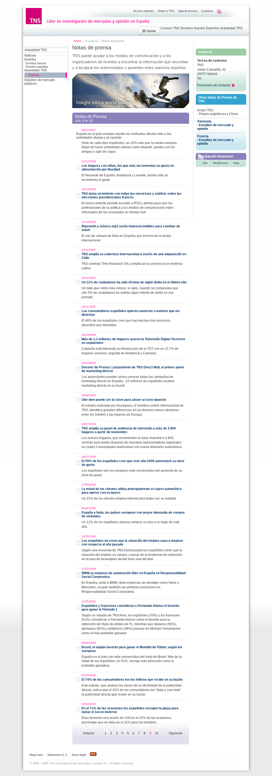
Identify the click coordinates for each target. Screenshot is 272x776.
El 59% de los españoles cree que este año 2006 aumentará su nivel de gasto (133, 463)
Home (149, 31)
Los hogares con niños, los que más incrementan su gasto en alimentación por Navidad (128, 167)
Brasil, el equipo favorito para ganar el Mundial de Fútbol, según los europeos (132, 649)
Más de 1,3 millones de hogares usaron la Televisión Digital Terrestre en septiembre (133, 341)
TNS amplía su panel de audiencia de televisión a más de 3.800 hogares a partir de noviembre (129, 430)
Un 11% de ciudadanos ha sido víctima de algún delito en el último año (134, 282)
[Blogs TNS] (219, 11)
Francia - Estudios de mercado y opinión (215, 140)
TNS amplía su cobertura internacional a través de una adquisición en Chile (134, 256)
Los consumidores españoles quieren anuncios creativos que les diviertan (131, 313)
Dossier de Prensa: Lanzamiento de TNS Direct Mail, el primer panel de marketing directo (133, 369)
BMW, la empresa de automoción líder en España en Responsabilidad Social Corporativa (134, 575)
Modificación (220, 162)
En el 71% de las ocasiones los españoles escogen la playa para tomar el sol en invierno (130, 710)
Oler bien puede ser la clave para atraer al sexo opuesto (124, 400)
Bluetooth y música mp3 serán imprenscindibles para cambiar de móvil (131, 228)
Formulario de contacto (213, 85)
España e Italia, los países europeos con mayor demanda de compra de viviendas (133, 514)
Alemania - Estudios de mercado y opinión (215, 125)
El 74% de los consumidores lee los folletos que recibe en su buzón (132, 679)
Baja (236, 162)
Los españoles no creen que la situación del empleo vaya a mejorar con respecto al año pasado (132, 542)
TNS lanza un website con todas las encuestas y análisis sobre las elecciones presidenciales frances (131, 195)
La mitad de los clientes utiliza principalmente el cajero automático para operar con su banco (132, 490)
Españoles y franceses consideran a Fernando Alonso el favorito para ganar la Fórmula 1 (130, 607)
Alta (205, 162)
